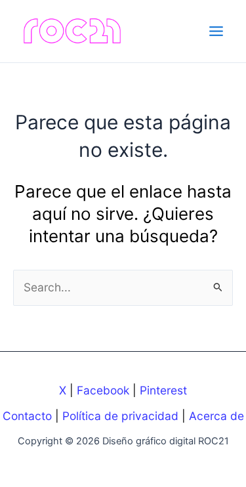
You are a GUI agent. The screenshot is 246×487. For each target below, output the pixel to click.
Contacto (27, 416)
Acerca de (216, 416)
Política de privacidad (120, 416)
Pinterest (163, 390)
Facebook (103, 390)
